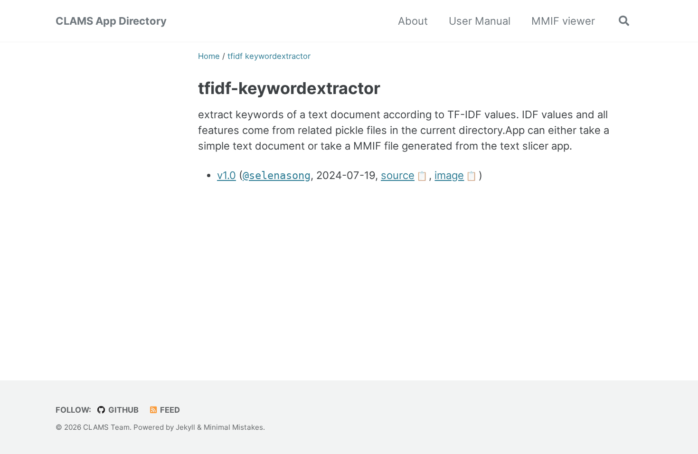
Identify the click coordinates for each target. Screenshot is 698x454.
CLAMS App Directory (111, 21)
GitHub (122, 410)
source (398, 175)
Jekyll (185, 427)
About (413, 21)
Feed (169, 410)
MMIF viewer (563, 21)
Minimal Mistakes (233, 427)
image (449, 175)
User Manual (479, 21)
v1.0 (226, 175)
